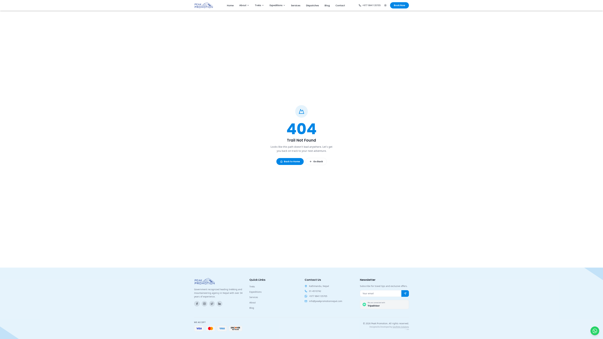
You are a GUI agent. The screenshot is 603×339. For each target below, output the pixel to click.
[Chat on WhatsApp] (594, 330)
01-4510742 (315, 291)
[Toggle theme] (385, 5)
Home (230, 5)
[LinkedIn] (219, 304)
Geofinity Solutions (401, 327)
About (242, 5)
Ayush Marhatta (408, 329)
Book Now (399, 5)
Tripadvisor (374, 305)
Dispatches (312, 5)
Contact (340, 5)
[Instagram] (204, 304)
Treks (258, 5)
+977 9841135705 (371, 5)
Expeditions (276, 5)
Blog (327, 5)
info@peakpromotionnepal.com (325, 301)
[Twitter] (212, 304)
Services (295, 5)
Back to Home (292, 161)
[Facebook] (197, 304)
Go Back (318, 161)
